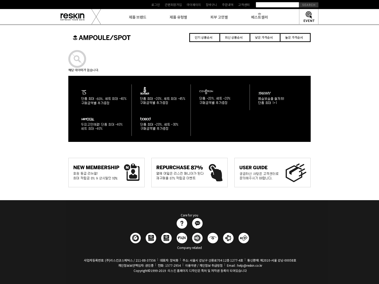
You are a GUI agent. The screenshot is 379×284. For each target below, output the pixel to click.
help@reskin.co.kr (249, 265)
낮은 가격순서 (264, 37)
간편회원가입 (173, 4)
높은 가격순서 (294, 37)
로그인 (155, 4)
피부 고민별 (219, 17)
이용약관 (190, 265)
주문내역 (227, 4)
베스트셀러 (259, 17)
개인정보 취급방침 (211, 265)
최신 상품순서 (234, 37)
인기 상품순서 (203, 37)
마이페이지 (194, 4)
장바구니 (211, 4)
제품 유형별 (178, 17)
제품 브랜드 (137, 17)
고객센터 (244, 4)
